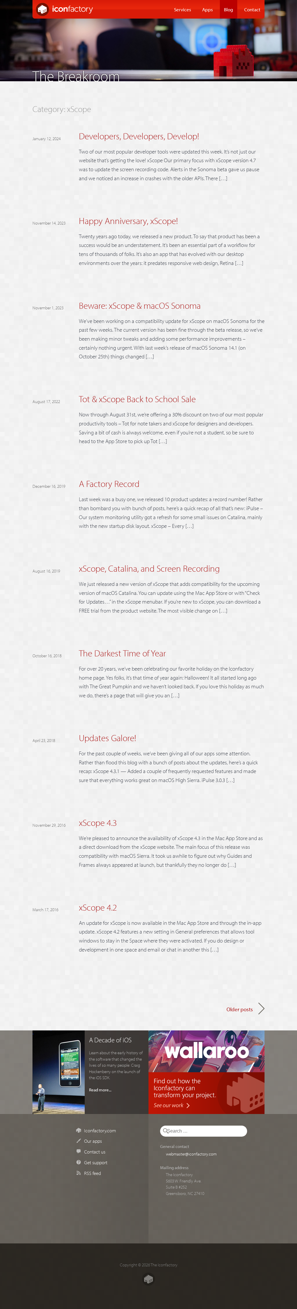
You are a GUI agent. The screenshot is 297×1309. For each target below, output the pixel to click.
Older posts (240, 1009)
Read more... (100, 1090)
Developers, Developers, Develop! (139, 136)
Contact (252, 9)
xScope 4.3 (98, 822)
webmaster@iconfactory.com (191, 1154)
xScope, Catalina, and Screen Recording (149, 568)
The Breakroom (76, 74)
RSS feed (92, 1173)
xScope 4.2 (98, 907)
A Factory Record (109, 483)
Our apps (93, 1141)
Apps (207, 9)
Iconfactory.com (100, 1130)
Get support (95, 1162)
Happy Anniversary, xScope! (128, 220)
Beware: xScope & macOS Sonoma (140, 305)
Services (182, 9)
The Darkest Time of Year (122, 653)
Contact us (94, 1151)
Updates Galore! (107, 737)
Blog (228, 9)
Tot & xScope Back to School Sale (137, 399)
